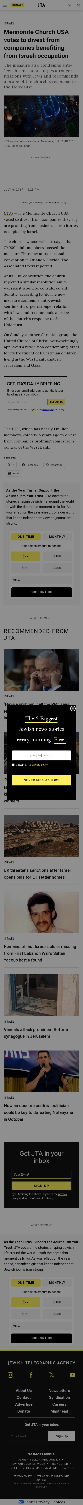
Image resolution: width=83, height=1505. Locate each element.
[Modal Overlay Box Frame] (41, 752)
